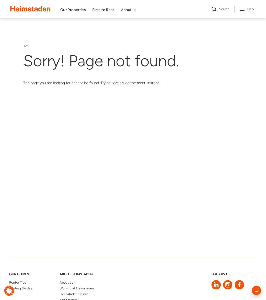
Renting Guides (20, 288)
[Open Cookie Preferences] (9, 291)
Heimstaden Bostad (74, 294)
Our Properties (73, 9)
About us (129, 9)
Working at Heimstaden (77, 288)
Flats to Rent (103, 9)
